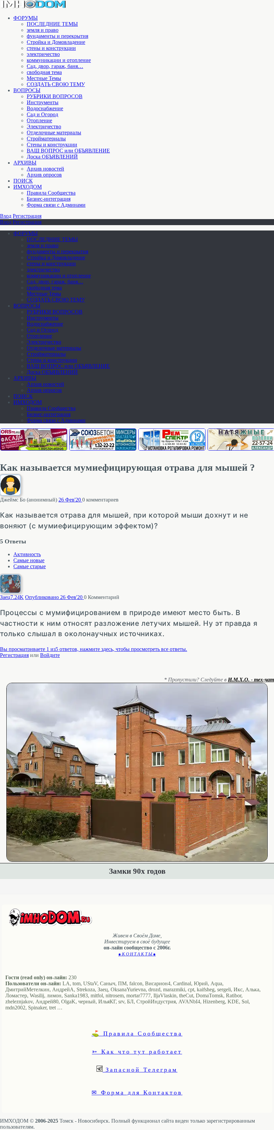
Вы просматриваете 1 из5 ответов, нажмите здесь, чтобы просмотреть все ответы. (93, 649)
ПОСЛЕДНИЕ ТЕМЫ (52, 24)
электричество (43, 54)
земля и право (42, 30)
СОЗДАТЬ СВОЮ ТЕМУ (56, 84)
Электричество (44, 126)
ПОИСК (23, 181)
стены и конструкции (51, 48)
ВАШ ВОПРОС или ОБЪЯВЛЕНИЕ (68, 150)
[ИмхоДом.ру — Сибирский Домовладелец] (33, 6)
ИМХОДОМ (27, 187)
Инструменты (42, 102)
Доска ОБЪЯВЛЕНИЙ (52, 156)
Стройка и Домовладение (56, 42)
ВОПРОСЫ (26, 90)
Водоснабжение (45, 108)
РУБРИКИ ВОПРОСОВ (55, 96)
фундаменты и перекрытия (57, 36)
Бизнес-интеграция (49, 199)
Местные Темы (44, 78)
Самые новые (28, 560)
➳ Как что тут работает (137, 1051)
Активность (27, 554)
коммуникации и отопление (59, 60)
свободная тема (44, 72)
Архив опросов (44, 175)
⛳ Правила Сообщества (137, 1033)
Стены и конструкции (52, 144)
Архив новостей (45, 169)
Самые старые (29, 566)
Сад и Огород (42, 114)
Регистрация (27, 216)
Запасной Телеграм (140, 1069)
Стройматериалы (46, 138)
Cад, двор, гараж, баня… (55, 66)
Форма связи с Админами (56, 205)
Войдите (50, 655)
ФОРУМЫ (25, 18)
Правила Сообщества (51, 193)
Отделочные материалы (54, 132)
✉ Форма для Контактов (137, 1092)
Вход (5, 216)
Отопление (39, 120)
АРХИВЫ (24, 162)
